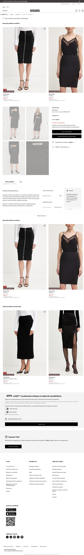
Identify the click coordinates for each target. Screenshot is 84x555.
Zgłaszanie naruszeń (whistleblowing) (11, 484)
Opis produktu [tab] (9, 182)
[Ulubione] (79, 11)
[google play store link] (11, 509)
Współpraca (9, 475)
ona (3, 7)
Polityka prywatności (8, 546)
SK (17, 550)
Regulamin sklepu (34, 466)
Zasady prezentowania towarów (38, 481)
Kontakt (54, 497)
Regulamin (18, 546)
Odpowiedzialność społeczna (14, 481)
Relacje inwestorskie (11, 478)
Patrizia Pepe (55, 107)
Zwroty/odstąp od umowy (59, 472)
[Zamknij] (79, 1)
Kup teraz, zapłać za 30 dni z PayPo (60, 490)
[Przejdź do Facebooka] (7, 537)
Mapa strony (43, 546)
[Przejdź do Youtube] (14, 537)
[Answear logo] (35, 11)
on (8, 7)
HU (12, 550)
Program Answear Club (35, 475)
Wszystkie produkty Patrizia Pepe (67, 136)
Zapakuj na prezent (57, 487)
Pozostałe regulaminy (35, 469)
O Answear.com (10, 466)
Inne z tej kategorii (67, 131)
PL (14, 550)
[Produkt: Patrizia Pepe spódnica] (25, 60)
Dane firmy (25, 546)
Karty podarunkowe (57, 484)
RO (15, 550)
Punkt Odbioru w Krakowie (59, 481)
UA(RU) (21, 550)
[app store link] (11, 513)
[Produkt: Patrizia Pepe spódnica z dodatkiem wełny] (25, 343)
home (4, 14)
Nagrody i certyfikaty (12, 472)
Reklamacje (55, 475)
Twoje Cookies (34, 546)
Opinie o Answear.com (12, 469)
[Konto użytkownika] (76, 11)
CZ (7, 550)
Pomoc (54, 494)
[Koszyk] (83, 11)
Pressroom (9, 488)
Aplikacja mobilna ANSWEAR (37, 478)
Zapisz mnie (41, 424)
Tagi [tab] (20, 182)
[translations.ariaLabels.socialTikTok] (18, 537)
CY (6, 550)
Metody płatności (57, 469)
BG (5, 550)
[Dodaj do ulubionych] (44, 28)
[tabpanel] (42, 200)
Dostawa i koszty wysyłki (59, 466)
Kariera (8, 491)
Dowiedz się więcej (13, 446)
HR (10, 550)
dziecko (4, 10)
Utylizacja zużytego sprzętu (36, 484)
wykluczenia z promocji (40, 403)
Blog (30, 472)
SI (16, 550)
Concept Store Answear (58, 478)
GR (9, 550)
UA (19, 550)
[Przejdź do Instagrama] (11, 537)
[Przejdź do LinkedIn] (22, 537)
